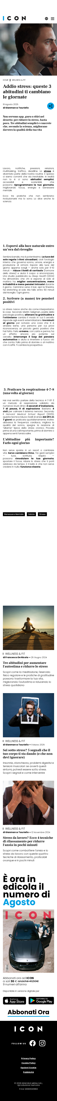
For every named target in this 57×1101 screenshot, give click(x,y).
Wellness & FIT (18, 80)
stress (47, 171)
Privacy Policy (28, 1058)
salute (31, 514)
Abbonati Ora (28, 1012)
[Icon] (14, 19)
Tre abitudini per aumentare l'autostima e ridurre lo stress (25, 665)
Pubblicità (28, 1072)
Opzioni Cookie (28, 1067)
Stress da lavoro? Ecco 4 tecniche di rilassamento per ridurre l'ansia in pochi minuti (28, 841)
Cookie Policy (28, 1063)
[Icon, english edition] (46, 19)
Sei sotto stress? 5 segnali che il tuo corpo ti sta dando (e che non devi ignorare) (28, 753)
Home (5, 80)
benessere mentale (14, 514)
